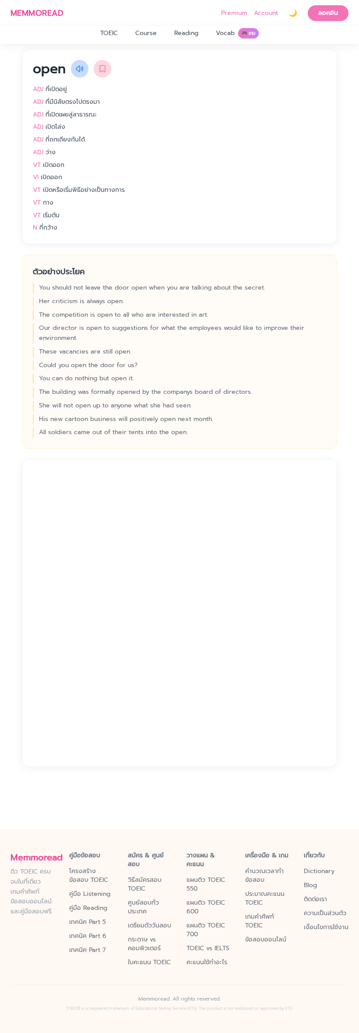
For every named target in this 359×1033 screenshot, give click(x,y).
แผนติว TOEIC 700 (206, 930)
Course (146, 33)
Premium (234, 13)
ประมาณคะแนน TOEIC (265, 898)
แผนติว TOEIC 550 (206, 884)
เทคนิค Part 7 (87, 950)
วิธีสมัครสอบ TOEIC (145, 884)
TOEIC (109, 33)
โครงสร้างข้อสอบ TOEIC (88, 875)
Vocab (235, 33)
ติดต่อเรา (315, 899)
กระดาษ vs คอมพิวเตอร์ (144, 944)
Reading (186, 33)
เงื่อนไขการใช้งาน (326, 927)
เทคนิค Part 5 (87, 922)
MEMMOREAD (37, 13)
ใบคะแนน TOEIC (149, 962)
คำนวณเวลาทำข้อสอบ (264, 875)
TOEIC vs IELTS (208, 948)
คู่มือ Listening (89, 894)
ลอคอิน (328, 13)
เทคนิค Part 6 (87, 936)
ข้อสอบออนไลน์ (265, 939)
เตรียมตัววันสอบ (149, 925)
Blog (310, 885)
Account (266, 13)
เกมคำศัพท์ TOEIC (259, 921)
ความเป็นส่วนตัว (325, 913)
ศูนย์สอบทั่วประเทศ (143, 907)
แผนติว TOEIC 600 (206, 907)
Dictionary (319, 871)
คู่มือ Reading (88, 908)
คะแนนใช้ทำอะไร (207, 962)
